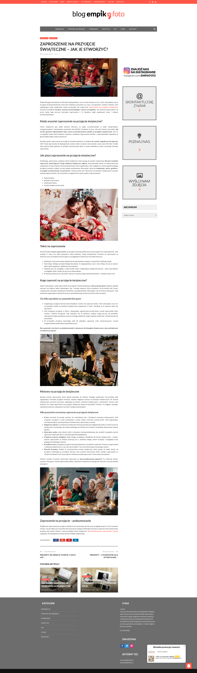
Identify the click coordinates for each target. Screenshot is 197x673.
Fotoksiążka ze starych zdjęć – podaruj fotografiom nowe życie (99, 583)
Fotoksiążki (53, 2)
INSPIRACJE (59, 29)
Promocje (120, 2)
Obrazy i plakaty (73, 2)
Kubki (62, 2)
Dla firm (111, 2)
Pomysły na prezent (76, 29)
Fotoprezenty (86, 2)
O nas (123, 29)
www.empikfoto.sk (126, 660)
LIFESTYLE (106, 29)
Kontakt (133, 29)
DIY (115, 29)
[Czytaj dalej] (124, 630)
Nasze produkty (100, 2)
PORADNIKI (93, 29)
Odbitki (44, 2)
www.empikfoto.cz (126, 662)
